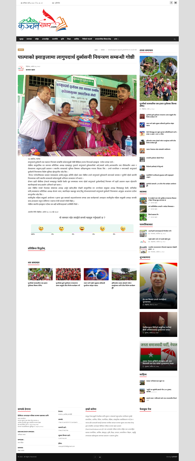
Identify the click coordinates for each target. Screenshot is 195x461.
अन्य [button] (116, 39)
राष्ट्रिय (37, 39)
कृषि (62, 39)
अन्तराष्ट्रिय (45, 39)
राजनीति (55, 39)
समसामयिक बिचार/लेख (103, 39)
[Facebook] (171, 2)
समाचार (29, 39)
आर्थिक (76, 39)
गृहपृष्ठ (21, 39)
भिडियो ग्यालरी (87, 39)
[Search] (174, 38)
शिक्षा (69, 39)
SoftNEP (174, 457)
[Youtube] (175, 2)
